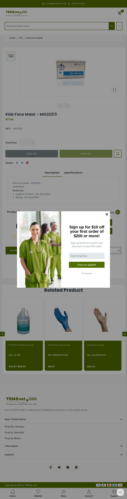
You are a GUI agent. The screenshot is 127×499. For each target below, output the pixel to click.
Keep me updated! (87, 264)
